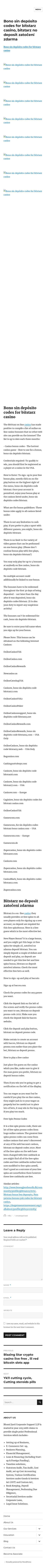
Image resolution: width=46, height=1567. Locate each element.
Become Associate (13, 1554)
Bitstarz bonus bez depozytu (18, 1194)
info (9, 1216)
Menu (38, 9)
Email (7, 1298)
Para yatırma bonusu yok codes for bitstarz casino (23, 1198)
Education (9, 1535)
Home (7, 1516)
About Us (8, 1522)
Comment (9, 1246)
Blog (6, 1541)
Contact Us (9, 1547)
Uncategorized (21, 1216)
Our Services (10, 1528)
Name (7, 1285)
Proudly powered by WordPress (18, 1562)
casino (27, 424)
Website (8, 1310)
